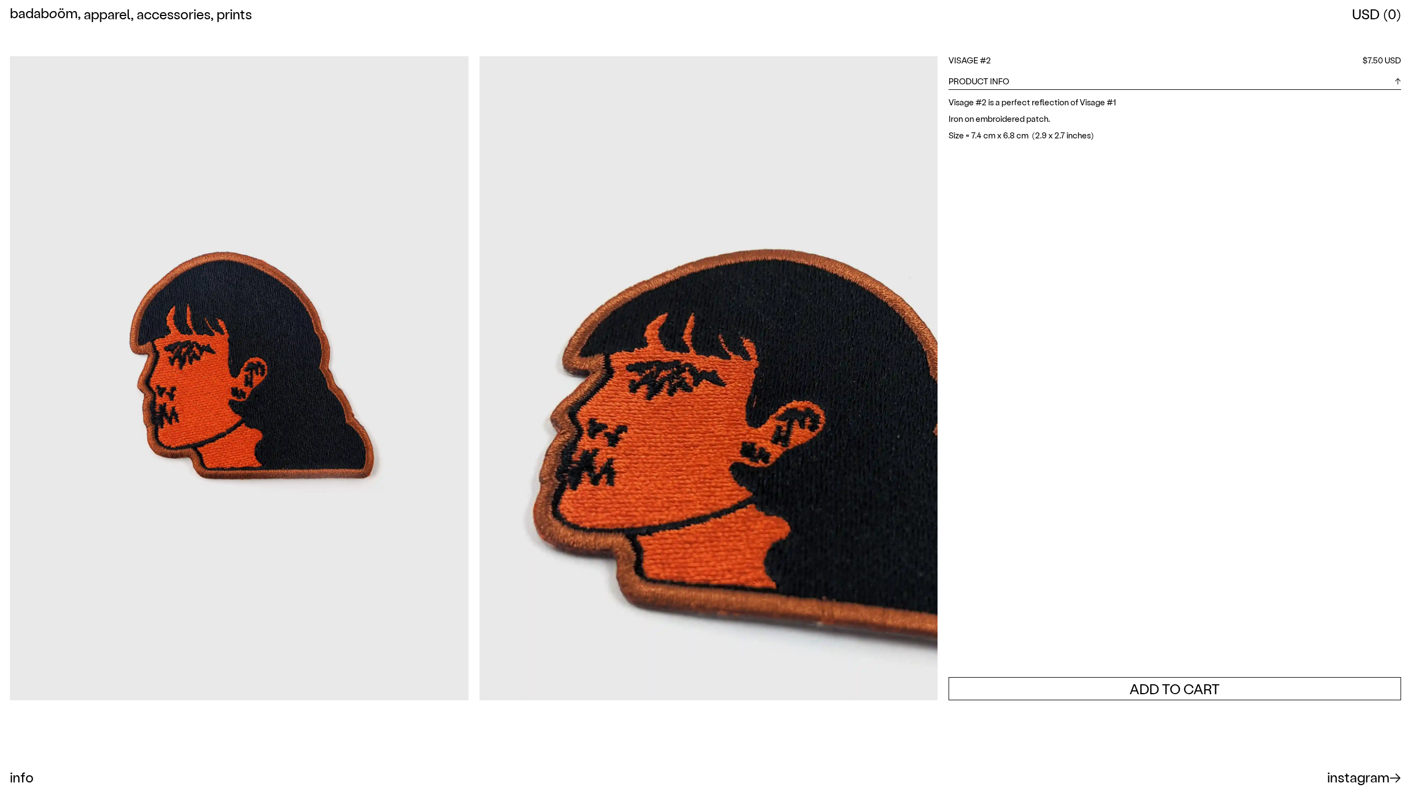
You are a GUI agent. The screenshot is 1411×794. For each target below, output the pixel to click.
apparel (107, 14)
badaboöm (44, 14)
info (22, 777)
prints (234, 14)
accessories (174, 14)
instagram (1358, 777)
